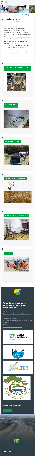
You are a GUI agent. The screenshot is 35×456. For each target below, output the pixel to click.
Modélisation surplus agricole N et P (16, 178)
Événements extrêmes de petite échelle (16, 215)
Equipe (8, 253)
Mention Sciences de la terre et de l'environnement (17, 314)
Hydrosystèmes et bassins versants (12, 326)
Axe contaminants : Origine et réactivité (11, 105)
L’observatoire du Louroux (13, 141)
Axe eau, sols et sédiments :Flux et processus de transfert (17, 68)
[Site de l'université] (10, 442)
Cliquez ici (7, 410)
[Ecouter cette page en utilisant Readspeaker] (31, 15)
